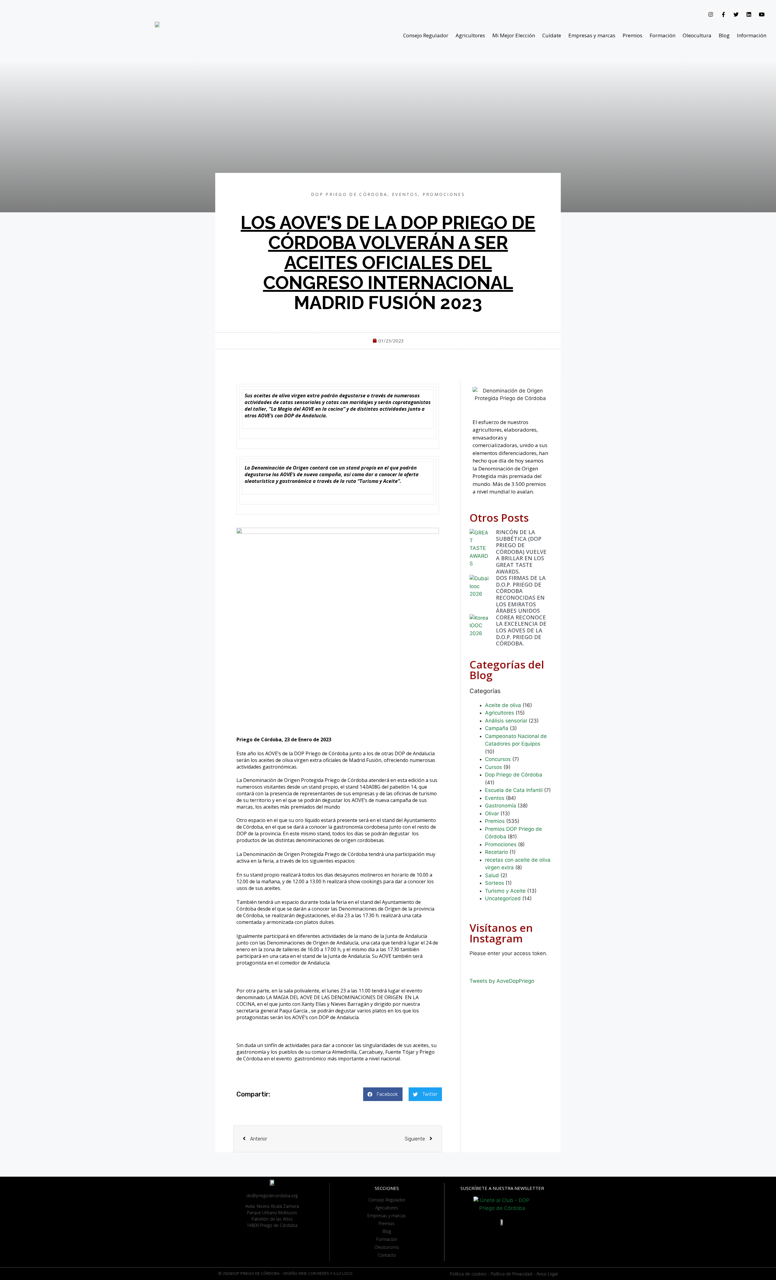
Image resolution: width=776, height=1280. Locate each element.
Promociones (444, 194)
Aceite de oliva (503, 705)
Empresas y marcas (591, 35)
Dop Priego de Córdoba (349, 194)
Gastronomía (500, 806)
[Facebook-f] (723, 14)
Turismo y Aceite (505, 891)
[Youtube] (761, 14)
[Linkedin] (749, 14)
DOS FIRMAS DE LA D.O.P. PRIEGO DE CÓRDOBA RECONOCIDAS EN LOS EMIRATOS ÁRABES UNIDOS (521, 594)
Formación (662, 35)
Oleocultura (697, 35)
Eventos (405, 194)
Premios (632, 35)
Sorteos (494, 883)
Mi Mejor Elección (513, 35)
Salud (492, 875)
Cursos (493, 767)
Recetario (496, 852)
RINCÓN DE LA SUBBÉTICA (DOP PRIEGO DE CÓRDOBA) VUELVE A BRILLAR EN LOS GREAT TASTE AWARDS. (521, 551)
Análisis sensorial (506, 721)
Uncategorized (503, 898)
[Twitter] (736, 14)
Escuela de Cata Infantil (514, 790)
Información (751, 35)
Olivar (492, 813)
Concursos (498, 759)
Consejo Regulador (425, 35)
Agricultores (470, 35)
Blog (724, 35)
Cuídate (551, 35)
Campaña (496, 728)
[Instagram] (710, 14)
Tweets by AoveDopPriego (502, 981)
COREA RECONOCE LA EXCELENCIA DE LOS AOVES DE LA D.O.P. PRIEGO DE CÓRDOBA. (521, 630)
